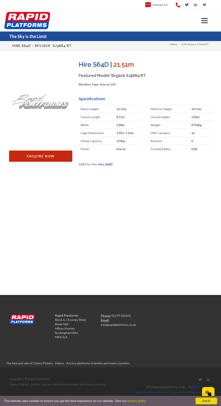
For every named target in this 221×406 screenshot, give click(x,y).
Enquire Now (41, 156)
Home (173, 44)
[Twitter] (186, 5)
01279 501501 (121, 315)
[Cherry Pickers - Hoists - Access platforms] (110, 20)
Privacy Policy (178, 392)
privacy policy (136, 401)
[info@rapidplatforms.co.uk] (204, 5)
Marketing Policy (200, 392)
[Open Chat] (208, 393)
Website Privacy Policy (151, 392)
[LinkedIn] (195, 5)
